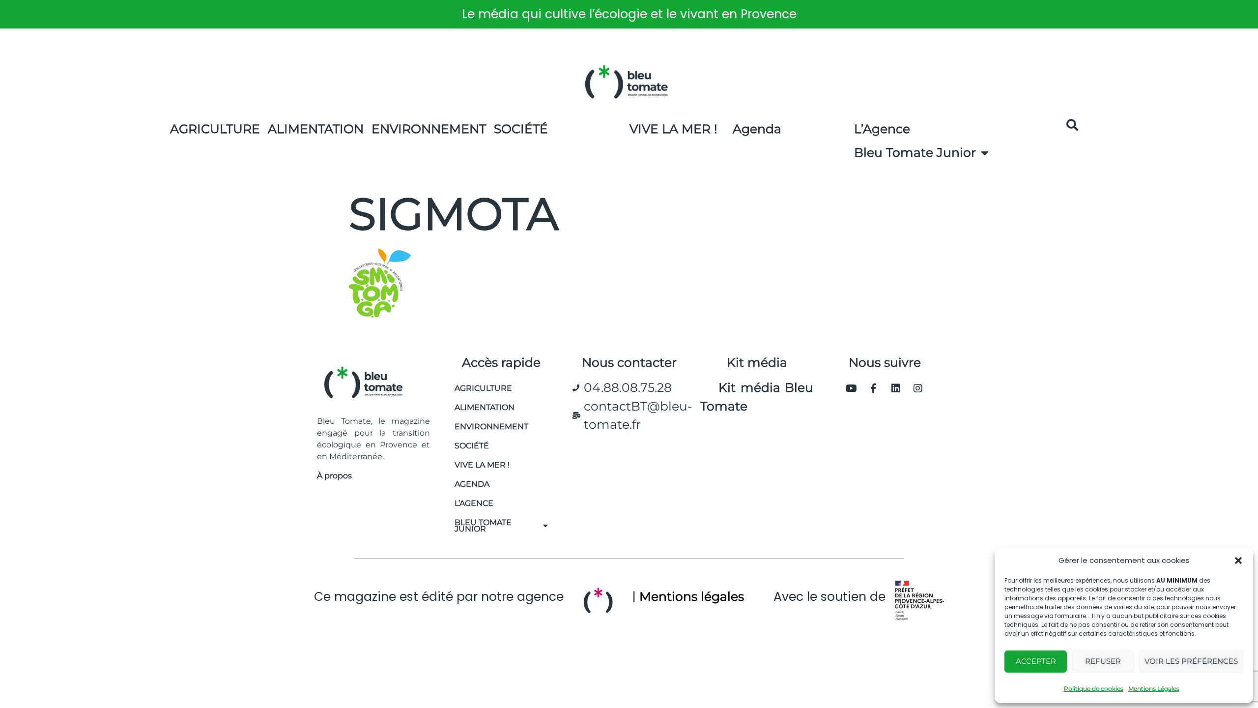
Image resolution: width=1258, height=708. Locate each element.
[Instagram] (918, 388)
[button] (1238, 560)
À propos (334, 475)
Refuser (1103, 661)
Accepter (1036, 661)
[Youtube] (851, 388)
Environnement (429, 128)
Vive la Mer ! (673, 128)
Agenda (757, 128)
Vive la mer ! (482, 465)
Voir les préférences (1191, 661)
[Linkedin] (896, 388)
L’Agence (882, 128)
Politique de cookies (1093, 688)
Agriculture (215, 128)
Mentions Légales (1153, 688)
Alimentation (316, 128)
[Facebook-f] (874, 388)
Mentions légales (691, 596)
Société (521, 128)
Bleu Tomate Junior (915, 152)
